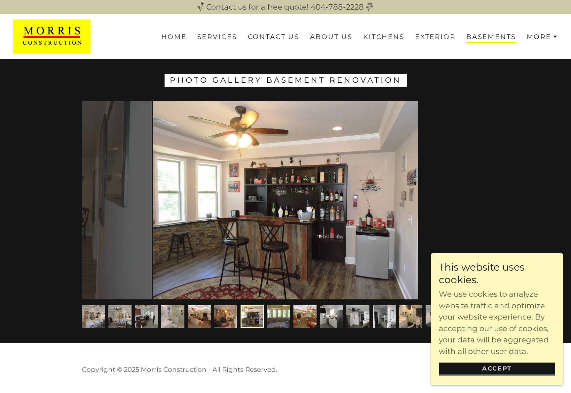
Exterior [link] (435, 37)
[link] (52, 36)
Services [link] (217, 37)
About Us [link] (331, 37)
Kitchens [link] (383, 37)
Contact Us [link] (274, 37)
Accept (497, 368)
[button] (542, 37)
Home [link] (173, 37)
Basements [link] (491, 37)
